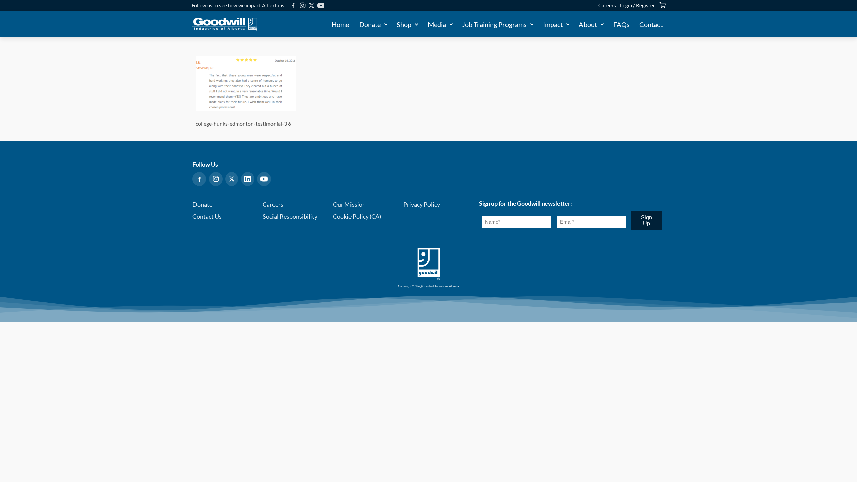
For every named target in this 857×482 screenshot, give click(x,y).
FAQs (621, 24)
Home (340, 24)
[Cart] (662, 5)
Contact (651, 24)
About (588, 24)
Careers (607, 5)
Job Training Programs (494, 24)
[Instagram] (302, 5)
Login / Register (637, 5)
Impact (553, 24)
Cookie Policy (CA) (357, 216)
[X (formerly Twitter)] (311, 5)
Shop (404, 24)
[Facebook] (293, 5)
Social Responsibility (290, 216)
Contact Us (207, 216)
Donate (370, 24)
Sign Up (646, 220)
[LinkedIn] (247, 179)
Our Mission (349, 204)
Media (437, 24)
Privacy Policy (421, 204)
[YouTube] (320, 5)
